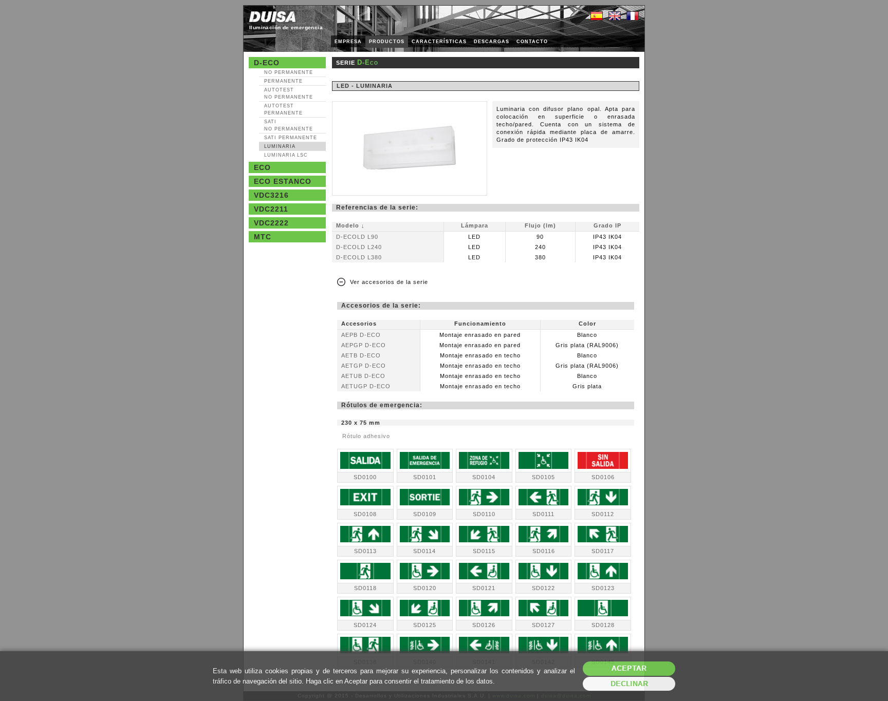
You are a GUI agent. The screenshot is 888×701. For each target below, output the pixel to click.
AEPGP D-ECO (363, 345)
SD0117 (602, 551)
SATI (288, 125)
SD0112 (602, 514)
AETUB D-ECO (363, 376)
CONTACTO (532, 41)
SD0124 (365, 625)
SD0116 (543, 551)
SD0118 (365, 588)
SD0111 (543, 514)
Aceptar (629, 668)
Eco (262, 167)
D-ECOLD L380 (359, 257)
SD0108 (365, 514)
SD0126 (483, 625)
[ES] (596, 16)
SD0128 (603, 625)
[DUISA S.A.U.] (272, 16)
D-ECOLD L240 (359, 247)
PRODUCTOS (386, 41)
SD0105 (543, 477)
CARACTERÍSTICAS (439, 41)
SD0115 (484, 551)
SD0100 (365, 477)
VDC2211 (271, 209)
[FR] (632, 16)
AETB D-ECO (361, 355)
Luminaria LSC (286, 155)
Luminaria (279, 146)
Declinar (629, 684)
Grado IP (607, 225)
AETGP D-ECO (363, 366)
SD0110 (484, 514)
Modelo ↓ (350, 225)
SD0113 (365, 551)
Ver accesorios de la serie (389, 282)
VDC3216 (271, 195)
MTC (262, 237)
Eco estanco (282, 181)
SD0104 (483, 477)
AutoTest (288, 93)
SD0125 (424, 625)
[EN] (614, 16)
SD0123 (603, 588)
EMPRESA (348, 41)
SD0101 (424, 477)
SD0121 (483, 588)
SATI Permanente (290, 137)
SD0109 (424, 514)
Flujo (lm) (540, 225)
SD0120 (424, 588)
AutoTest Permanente (283, 109)
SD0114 (424, 551)
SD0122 (543, 588)
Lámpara (474, 225)
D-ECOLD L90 (357, 237)
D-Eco (267, 63)
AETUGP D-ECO (366, 386)
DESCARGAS (491, 41)
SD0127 (543, 625)
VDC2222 (271, 223)
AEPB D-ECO (361, 335)
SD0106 (603, 477)
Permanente (283, 81)
